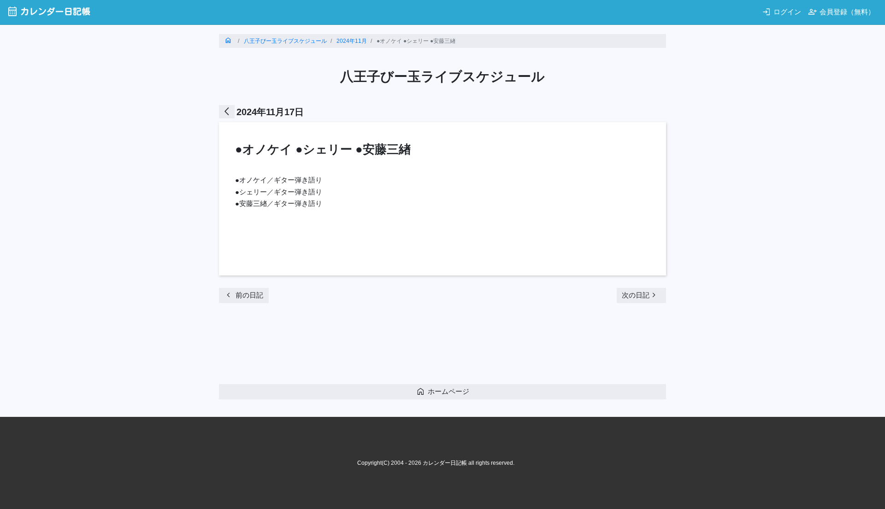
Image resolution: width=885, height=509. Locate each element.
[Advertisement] (387, 346)
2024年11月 (351, 41)
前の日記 (243, 295)
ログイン (781, 11)
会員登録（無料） (841, 11)
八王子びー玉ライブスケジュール (285, 41)
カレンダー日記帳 (48, 11)
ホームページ (442, 391)
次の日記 (640, 295)
